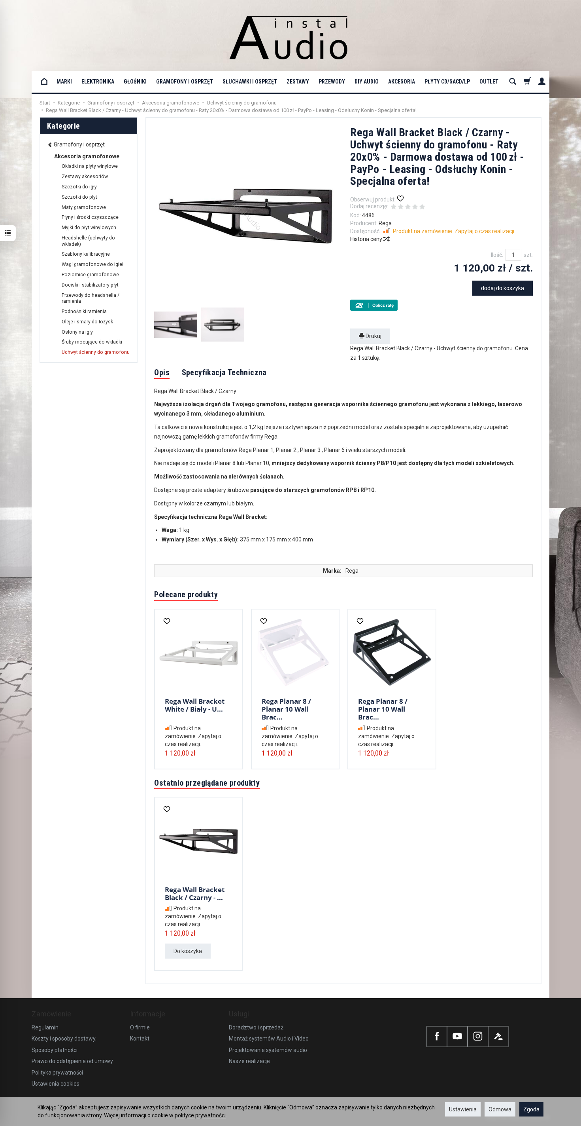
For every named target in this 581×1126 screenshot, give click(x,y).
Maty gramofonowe (84, 207)
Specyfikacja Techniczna (224, 372)
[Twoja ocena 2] (400, 207)
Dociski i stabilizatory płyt (90, 285)
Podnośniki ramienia (84, 311)
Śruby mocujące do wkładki (92, 342)
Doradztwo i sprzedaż (256, 1027)
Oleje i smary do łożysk (87, 322)
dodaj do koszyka (502, 288)
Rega (385, 223)
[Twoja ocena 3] (407, 207)
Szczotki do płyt (79, 197)
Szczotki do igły (79, 187)
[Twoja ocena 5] (422, 207)
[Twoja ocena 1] (393, 207)
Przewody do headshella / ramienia (90, 298)
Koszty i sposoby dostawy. (64, 1038)
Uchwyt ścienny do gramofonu (96, 352)
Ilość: (497, 255)
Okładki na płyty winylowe (90, 166)
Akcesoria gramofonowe (86, 156)
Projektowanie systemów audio (268, 1050)
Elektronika (97, 81)
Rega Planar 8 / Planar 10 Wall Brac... (286, 709)
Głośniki (135, 81)
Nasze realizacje (249, 1061)
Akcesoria (401, 81)
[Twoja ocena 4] (415, 207)
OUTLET (488, 81)
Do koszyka (188, 951)
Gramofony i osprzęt (184, 81)
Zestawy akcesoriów (85, 176)
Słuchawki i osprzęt (250, 81)
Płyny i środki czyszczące (90, 217)
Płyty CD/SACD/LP (447, 81)
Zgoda (531, 1109)
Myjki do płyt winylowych (89, 227)
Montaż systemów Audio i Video (269, 1038)
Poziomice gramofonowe (90, 274)
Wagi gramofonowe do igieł (92, 264)
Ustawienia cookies (55, 1083)
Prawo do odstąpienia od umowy (72, 1061)
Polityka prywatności (57, 1072)
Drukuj (372, 336)
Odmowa (500, 1109)
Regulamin (45, 1027)
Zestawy (298, 81)
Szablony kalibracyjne (86, 254)
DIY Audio (367, 81)
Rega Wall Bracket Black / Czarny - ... (194, 893)
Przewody (332, 81)
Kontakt (139, 1038)
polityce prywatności (200, 1115)
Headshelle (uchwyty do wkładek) (88, 241)
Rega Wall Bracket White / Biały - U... (194, 705)
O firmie (140, 1027)
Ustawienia (463, 1109)
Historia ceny (366, 239)
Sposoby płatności (54, 1050)
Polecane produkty (186, 594)
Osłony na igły (77, 332)
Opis (162, 372)
